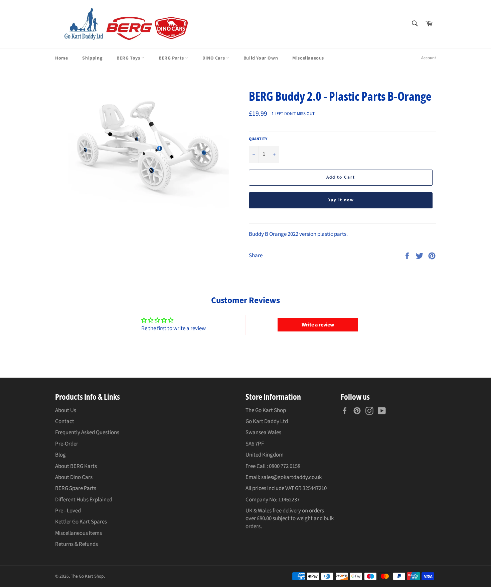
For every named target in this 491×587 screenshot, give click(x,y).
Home (61, 58)
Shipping (92, 58)
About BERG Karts (76, 466)
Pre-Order (66, 444)
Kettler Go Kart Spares (81, 522)
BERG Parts (172, 58)
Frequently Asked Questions (87, 432)
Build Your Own (260, 58)
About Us (65, 410)
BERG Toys (129, 58)
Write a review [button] (318, 324)
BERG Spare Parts (75, 488)
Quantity (258, 139)
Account (428, 58)
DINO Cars (214, 58)
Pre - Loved (68, 511)
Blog (60, 455)
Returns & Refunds (76, 544)
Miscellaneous (308, 58)
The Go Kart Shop (87, 576)
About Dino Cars (74, 477)
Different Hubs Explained (83, 500)
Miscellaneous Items (78, 533)
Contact (64, 421)
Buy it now (340, 200)
